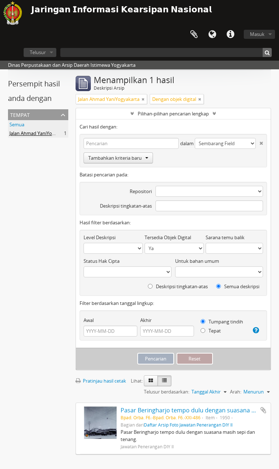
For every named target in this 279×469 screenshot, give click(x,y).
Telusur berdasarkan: (166, 391)
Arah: (235, 391)
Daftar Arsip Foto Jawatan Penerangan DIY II (188, 425)
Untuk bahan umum (197, 261)
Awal (89, 320)
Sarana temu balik (225, 237)
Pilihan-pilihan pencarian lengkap (173, 113)
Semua (16, 124)
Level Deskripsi (100, 237)
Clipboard (194, 34)
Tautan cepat (230, 34)
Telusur (38, 52)
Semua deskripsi (241, 286)
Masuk (257, 34)
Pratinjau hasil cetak (104, 381)
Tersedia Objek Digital (168, 237)
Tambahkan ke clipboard (263, 410)
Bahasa (212, 34)
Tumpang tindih (225, 321)
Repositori (141, 191)
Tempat (20, 114)
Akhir (145, 320)
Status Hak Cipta (102, 261)
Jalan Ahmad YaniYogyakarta (40, 133)
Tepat (214, 330)
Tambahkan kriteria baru (115, 158)
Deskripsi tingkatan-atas (126, 206)
